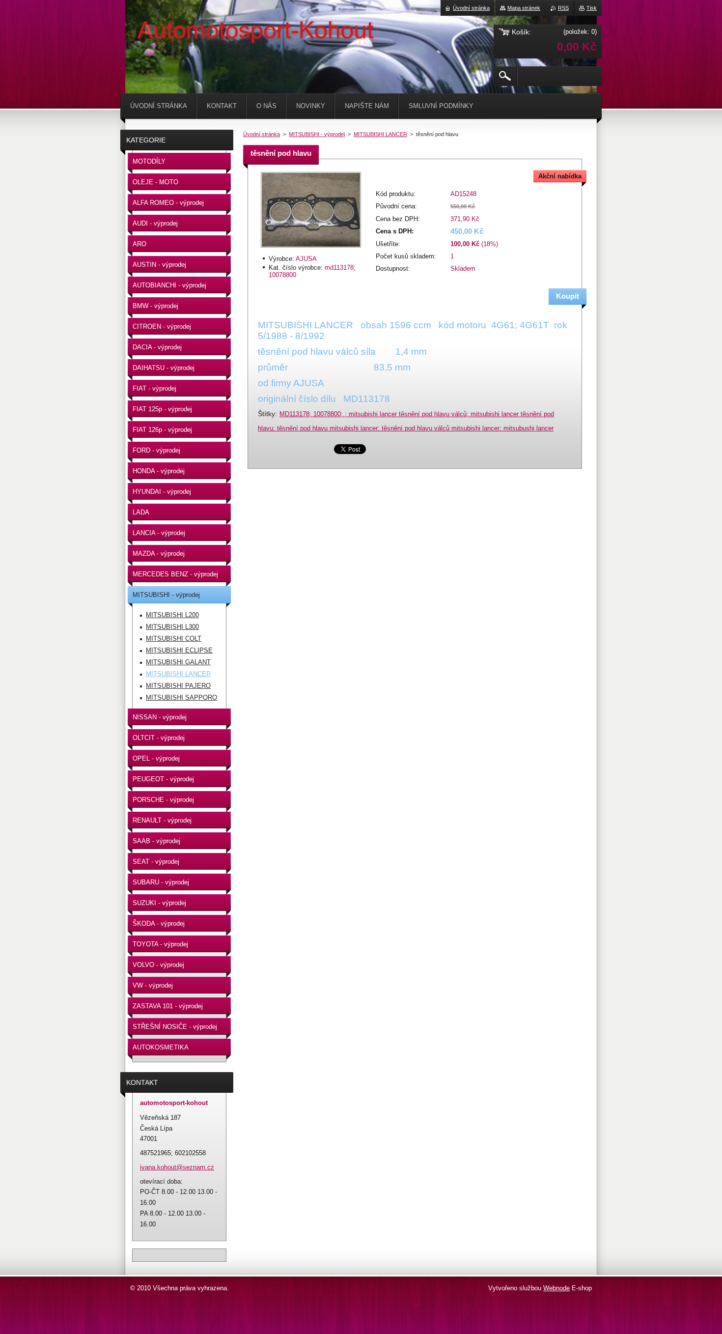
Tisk (591, 8)
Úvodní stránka (261, 134)
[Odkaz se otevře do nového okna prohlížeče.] (311, 248)
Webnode (556, 1288)
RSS (563, 8)
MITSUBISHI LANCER (380, 134)
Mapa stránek (523, 8)
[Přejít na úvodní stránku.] (150, 29)
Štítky (266, 414)
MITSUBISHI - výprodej (317, 134)
